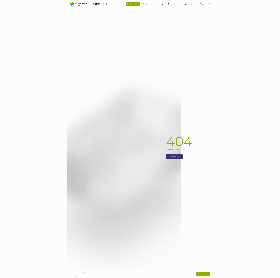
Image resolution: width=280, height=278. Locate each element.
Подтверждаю (202, 274)
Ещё (201, 4)
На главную (174, 157)
